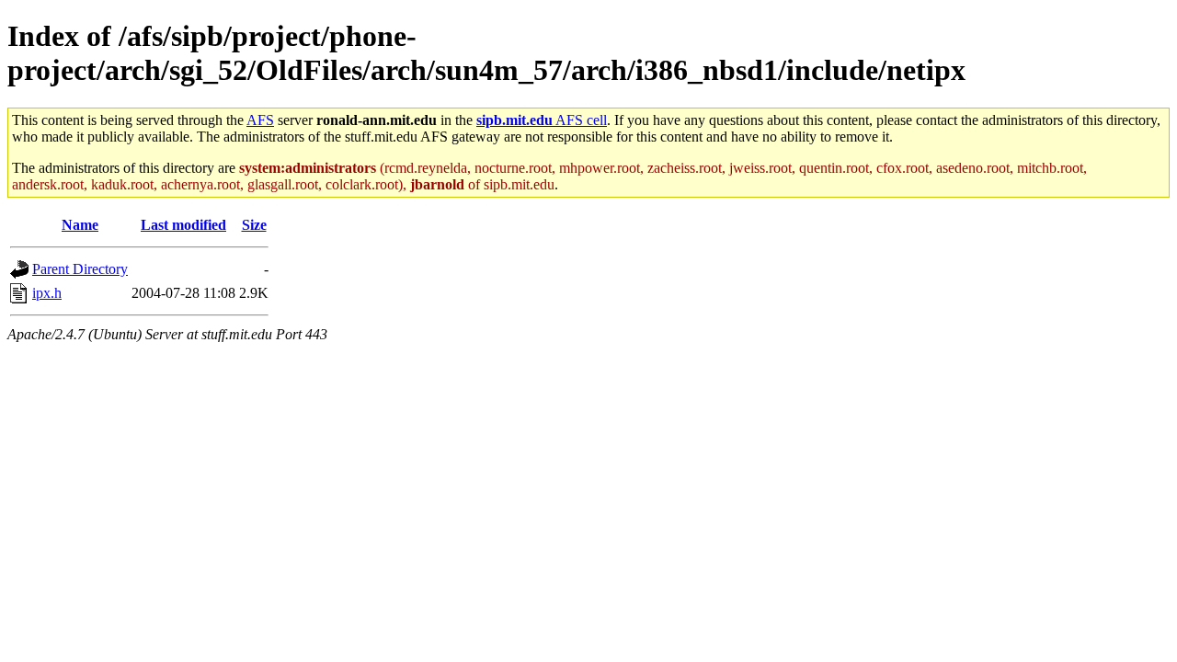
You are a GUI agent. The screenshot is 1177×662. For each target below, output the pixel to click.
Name (80, 225)
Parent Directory (80, 269)
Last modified (183, 225)
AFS (260, 120)
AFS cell (541, 120)
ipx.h (47, 293)
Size (254, 225)
